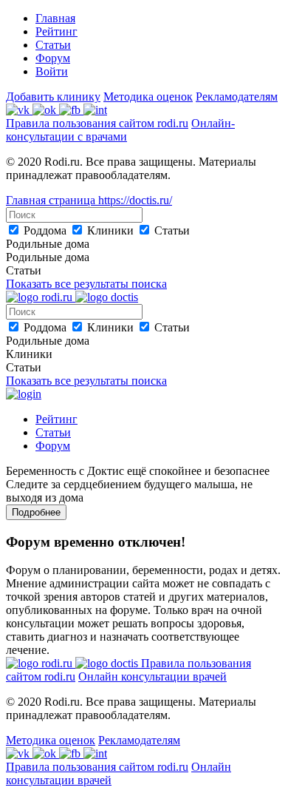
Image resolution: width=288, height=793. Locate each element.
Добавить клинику (53, 96)
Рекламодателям (237, 96)
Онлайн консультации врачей (152, 676)
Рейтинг (56, 31)
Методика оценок (148, 96)
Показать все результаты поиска (86, 283)
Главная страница (52, 200)
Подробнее (36, 512)
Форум (52, 58)
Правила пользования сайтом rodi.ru (97, 123)
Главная (55, 18)
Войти (51, 71)
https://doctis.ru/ (135, 200)
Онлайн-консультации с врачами (120, 130)
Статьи (53, 44)
